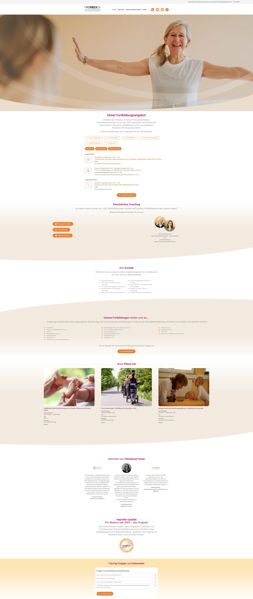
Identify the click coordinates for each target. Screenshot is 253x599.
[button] (167, 10)
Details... (46, 424)
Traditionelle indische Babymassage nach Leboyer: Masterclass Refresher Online (128, 159)
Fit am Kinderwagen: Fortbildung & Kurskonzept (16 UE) (118, 170)
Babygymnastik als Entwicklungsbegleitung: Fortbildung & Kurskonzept (180, 408)
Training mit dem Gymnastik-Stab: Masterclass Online (117, 184)
